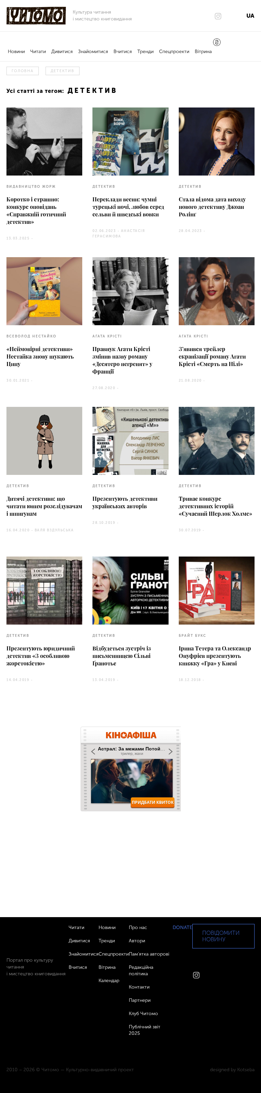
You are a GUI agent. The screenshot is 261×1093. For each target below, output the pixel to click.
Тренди (145, 51)
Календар (109, 980)
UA (250, 15)
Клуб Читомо (143, 1013)
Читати (38, 51)
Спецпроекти (174, 51)
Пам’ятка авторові (149, 954)
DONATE (182, 927)
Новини (16, 51)
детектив (62, 71)
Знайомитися (93, 51)
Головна (22, 71)
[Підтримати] (217, 42)
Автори (137, 941)
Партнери (140, 1000)
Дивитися (62, 51)
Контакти (139, 987)
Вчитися (123, 51)
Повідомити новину (221, 936)
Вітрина (203, 51)
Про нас (138, 927)
